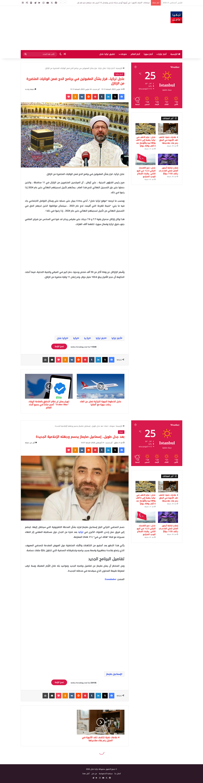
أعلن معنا (85, 773)
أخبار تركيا (162, 54)
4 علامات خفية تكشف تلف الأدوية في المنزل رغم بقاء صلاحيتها (168, 140)
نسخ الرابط (59, 346)
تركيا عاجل (62, 338)
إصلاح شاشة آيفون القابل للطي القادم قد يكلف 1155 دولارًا (168, 171)
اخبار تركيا (100, 338)
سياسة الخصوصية (106, 773)
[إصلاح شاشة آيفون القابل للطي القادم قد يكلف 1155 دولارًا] (168, 159)
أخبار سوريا (148, 54)
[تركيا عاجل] (176, 17)
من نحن (94, 773)
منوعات (123, 54)
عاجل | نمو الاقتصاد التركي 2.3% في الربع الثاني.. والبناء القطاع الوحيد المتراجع (146, 172)
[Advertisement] (74, 28)
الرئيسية (174, 54)
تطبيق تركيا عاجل (107, 54)
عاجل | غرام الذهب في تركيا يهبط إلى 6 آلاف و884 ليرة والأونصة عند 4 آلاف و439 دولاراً (145, 141)
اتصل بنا (117, 773)
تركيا (75, 338)
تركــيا (87, 338)
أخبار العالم (135, 54)
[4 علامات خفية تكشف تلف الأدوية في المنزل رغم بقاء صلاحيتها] (168, 128)
